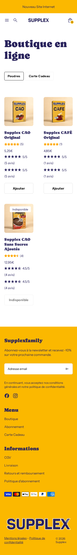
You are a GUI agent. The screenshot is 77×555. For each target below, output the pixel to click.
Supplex (61, 542)
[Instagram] (15, 395)
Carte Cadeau (39, 76)
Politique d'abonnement (22, 481)
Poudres (14, 76)
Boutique (11, 419)
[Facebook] (6, 395)
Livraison (11, 465)
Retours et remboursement (24, 473)
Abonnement (14, 427)
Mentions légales (15, 538)
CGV (7, 457)
